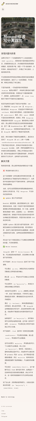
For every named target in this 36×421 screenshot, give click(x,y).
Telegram (4, 416)
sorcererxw (10, 45)
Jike (2, 411)
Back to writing (7, 397)
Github (3, 413)
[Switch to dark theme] (3, 9)
